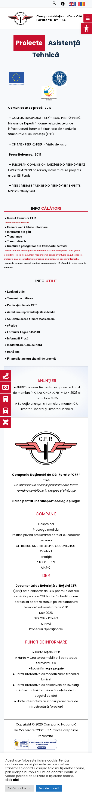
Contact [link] (46, 551)
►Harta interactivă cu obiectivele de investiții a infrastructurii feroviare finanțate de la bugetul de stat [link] (46, 690)
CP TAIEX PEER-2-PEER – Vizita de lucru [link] (39, 144)
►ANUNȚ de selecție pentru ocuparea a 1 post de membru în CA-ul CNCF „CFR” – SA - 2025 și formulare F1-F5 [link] (46, 392)
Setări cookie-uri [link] (19, 788)
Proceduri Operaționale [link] (46, 629)
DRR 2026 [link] (46, 613)
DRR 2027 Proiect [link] (46, 618)
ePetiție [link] (46, 557)
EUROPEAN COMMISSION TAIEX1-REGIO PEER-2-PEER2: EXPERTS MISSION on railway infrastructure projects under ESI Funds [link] (47, 170)
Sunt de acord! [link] (49, 788)
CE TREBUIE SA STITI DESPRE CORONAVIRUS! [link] (46, 546)
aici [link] (16, 780)
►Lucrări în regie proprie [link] (46, 668)
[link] (86, 28)
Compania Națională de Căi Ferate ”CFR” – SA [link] (59, 18)
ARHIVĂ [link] (46, 624)
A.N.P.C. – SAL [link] (46, 562)
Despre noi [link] (46, 524)
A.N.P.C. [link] (46, 568)
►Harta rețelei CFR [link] (46, 652)
